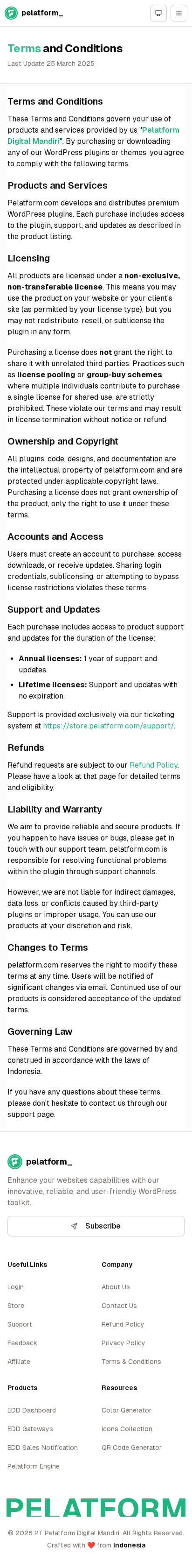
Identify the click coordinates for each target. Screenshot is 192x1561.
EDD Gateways (30, 1429)
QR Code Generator (132, 1447)
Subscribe (103, 1226)
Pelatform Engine (33, 1466)
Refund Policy (154, 765)
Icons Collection (127, 1429)
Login (15, 1287)
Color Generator (126, 1410)
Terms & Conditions (131, 1361)
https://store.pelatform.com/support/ (108, 725)
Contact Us (119, 1305)
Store (15, 1305)
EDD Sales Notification (42, 1447)
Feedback (22, 1343)
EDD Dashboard (31, 1410)
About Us (116, 1287)
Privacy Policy (123, 1343)
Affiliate (18, 1361)
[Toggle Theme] (158, 13)
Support (19, 1324)
